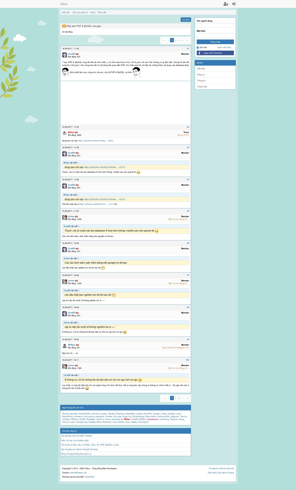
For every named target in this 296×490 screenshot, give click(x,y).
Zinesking (120, 413)
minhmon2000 (163, 416)
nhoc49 (95, 413)
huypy (181, 419)
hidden (134, 421)
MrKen (67, 162)
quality (139, 413)
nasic (72, 421)
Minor (99, 421)
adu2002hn (130, 413)
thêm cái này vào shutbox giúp (74, 440)
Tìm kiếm (186, 19)
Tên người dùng (204, 20)
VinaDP (67, 226)
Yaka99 (111, 413)
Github (222, 468)
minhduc (66, 419)
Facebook (213, 468)
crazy (127, 421)
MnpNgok (91, 419)
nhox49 (65, 413)
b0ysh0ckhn (67, 416)
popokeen (99, 416)
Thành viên (202, 86)
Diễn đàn (201, 68)
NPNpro (142, 419)
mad (114, 421)
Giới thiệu (212, 472)
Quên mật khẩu (224, 47)
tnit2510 (99, 419)
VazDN (82, 419)
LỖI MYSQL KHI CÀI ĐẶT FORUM (76, 435)
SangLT (157, 413)
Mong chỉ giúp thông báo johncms (76, 453)
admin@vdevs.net (78, 472)
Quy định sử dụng (226, 472)
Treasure (174, 419)
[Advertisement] (125, 102)
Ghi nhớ (203, 47)
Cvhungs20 (143, 421)
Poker (163, 413)
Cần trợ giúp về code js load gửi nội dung (79, 449)
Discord (230, 468)
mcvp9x (103, 413)
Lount (178, 413)
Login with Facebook (213, 52)
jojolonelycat (117, 419)
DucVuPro (147, 413)
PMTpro (74, 419)
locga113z (127, 416)
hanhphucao (152, 419)
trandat (121, 421)
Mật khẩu (201, 30)
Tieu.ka (183, 416)
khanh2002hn (84, 413)
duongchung (81, 421)
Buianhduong (138, 416)
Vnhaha (108, 416)
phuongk (73, 413)
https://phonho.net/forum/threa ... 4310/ (95, 140)
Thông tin (201, 80)
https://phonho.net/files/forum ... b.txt (96, 203)
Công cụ (201, 74)
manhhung (164, 419)
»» (187, 40)
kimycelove (89, 416)
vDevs (64, 4)
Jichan (67, 258)
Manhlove (107, 421)
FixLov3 (65, 421)
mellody (171, 413)
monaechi (78, 416)
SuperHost (89, 476)
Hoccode (117, 416)
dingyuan (175, 416)
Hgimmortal (151, 416)
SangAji (91, 421)
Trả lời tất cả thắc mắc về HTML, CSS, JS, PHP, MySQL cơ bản (90, 444)
